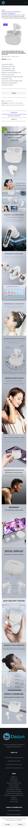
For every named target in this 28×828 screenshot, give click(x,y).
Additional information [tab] (14, 115)
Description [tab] (14, 112)
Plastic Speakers (14, 787)
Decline (20, 824)
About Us (14, 777)
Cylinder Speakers (14, 785)
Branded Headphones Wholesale (15, 105)
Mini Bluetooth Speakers (14, 789)
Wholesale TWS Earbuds (15, 103)
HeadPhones (14, 779)
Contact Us (14, 799)
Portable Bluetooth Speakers (14, 793)
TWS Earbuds (14, 781)
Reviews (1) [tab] (14, 119)
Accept (8, 824)
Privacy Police (14, 801)
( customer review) (14, 56)
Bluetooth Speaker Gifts (14, 783)
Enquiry (14, 93)
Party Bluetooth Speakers (14, 791)
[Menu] (25, 2)
